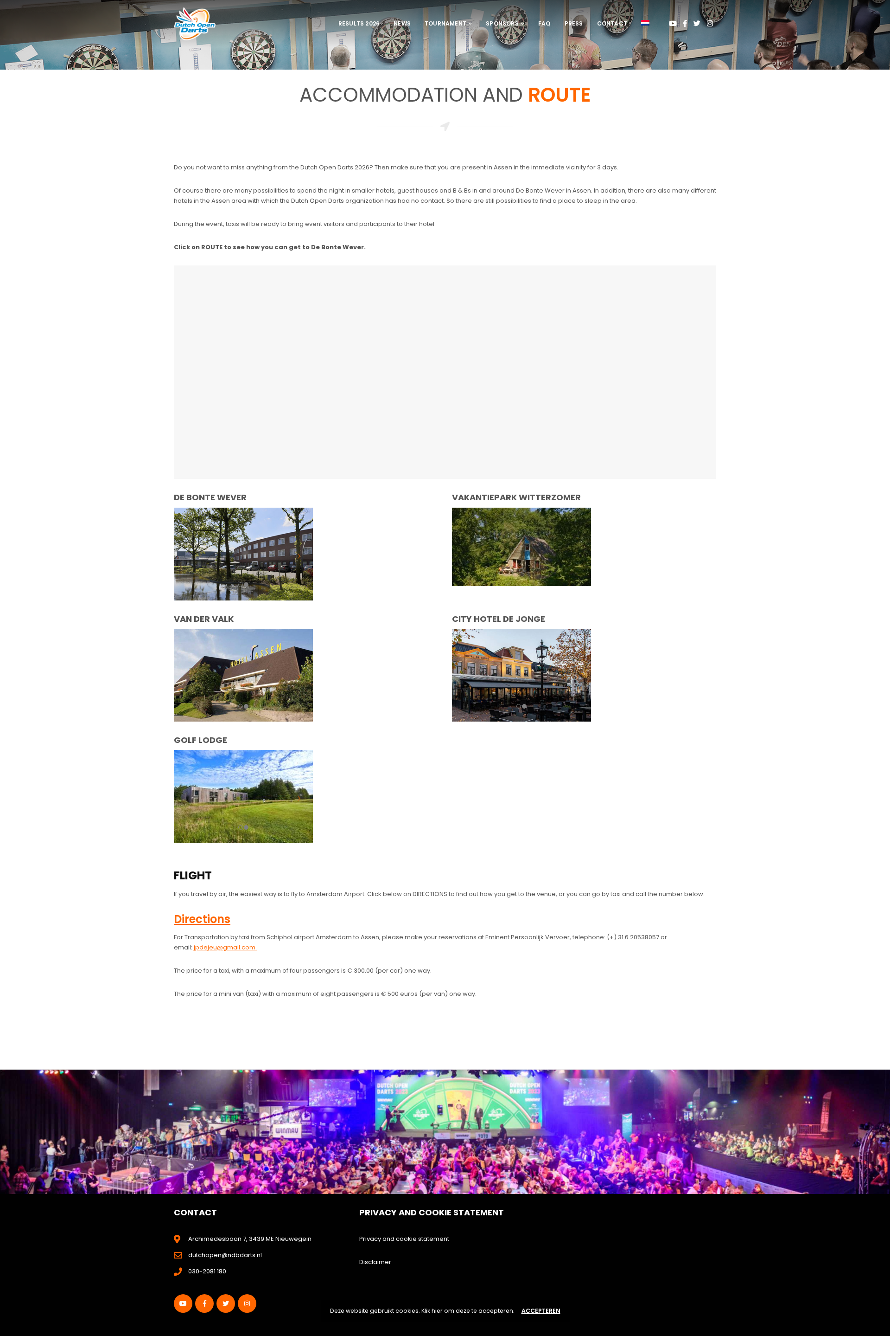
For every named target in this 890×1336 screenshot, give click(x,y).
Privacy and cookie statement (404, 1238)
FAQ (544, 23)
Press (574, 23)
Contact (612, 23)
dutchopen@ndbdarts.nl (225, 1255)
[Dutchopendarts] (195, 23)
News (402, 23)
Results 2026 (359, 23)
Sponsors (502, 23)
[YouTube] (673, 23)
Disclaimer (375, 1262)
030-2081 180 (207, 1271)
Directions (202, 919)
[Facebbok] (685, 23)
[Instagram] (710, 23)
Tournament (445, 23)
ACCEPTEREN (540, 1311)
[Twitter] (696, 23)
